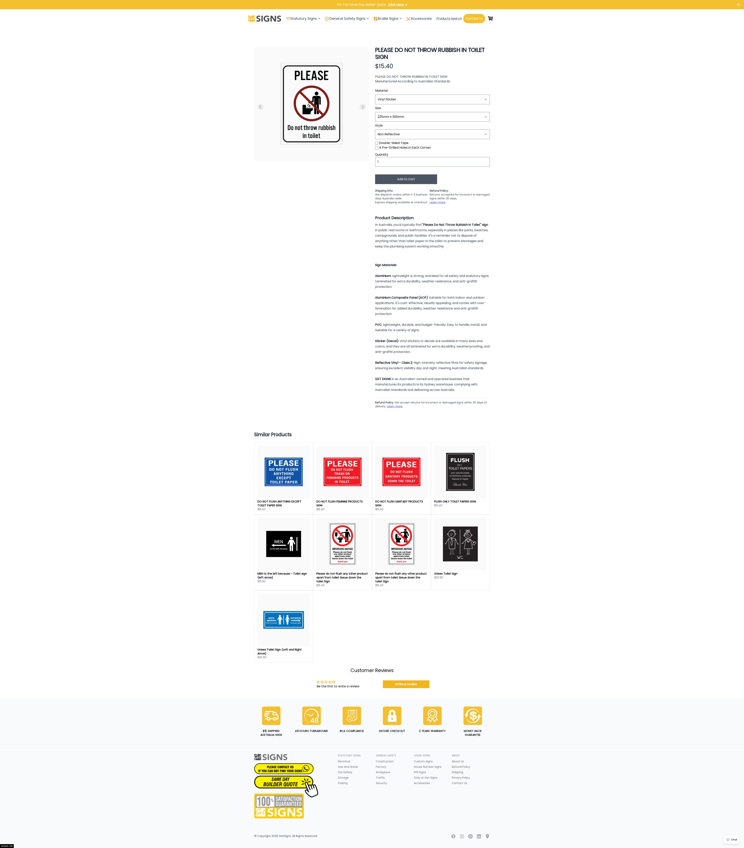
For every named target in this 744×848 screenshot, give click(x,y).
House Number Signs (428, 767)
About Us (458, 761)
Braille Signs (388, 18)
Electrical (344, 761)
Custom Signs (423, 761)
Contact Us (459, 783)
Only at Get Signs (425, 778)
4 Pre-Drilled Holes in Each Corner (405, 147)
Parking (343, 783)
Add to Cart (406, 179)
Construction (385, 761)
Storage (343, 778)
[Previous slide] (260, 107)
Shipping (457, 772)
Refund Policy (461, 767)
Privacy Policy (461, 778)
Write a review (406, 684)
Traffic (380, 778)
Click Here (397, 4)
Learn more (437, 202)
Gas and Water (348, 767)
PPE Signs (420, 772)
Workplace (383, 772)
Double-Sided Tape (393, 143)
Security (381, 783)
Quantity (381, 154)
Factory (381, 767)
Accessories (421, 18)
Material (381, 90)
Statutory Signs (303, 18)
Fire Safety (345, 772)
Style (379, 125)
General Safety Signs (347, 18)
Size (378, 108)
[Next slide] (363, 107)
